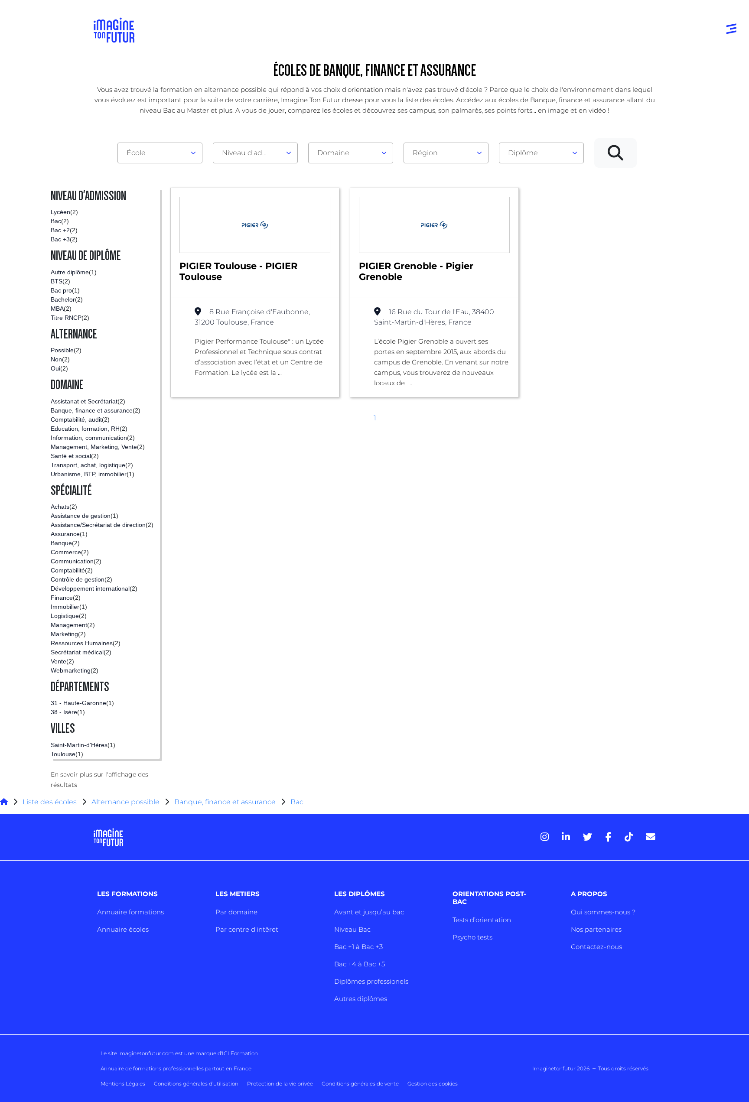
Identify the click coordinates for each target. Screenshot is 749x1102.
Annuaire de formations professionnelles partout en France (176, 1068)
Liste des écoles (50, 802)
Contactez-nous (596, 947)
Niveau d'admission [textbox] (252, 153)
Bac (296, 802)
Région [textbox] (425, 153)
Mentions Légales (123, 1083)
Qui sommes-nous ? (603, 912)
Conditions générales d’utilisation (196, 1083)
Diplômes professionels (371, 981)
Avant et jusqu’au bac (369, 912)
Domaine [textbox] (333, 153)
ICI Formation (240, 1053)
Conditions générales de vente (360, 1083)
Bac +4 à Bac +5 (359, 964)
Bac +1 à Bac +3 (358, 947)
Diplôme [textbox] (523, 153)
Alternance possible (125, 802)
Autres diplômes (360, 999)
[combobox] (159, 153)
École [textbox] (136, 153)
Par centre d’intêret (246, 929)
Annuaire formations (130, 912)
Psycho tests (472, 937)
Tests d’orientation (482, 920)
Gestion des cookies (432, 1083)
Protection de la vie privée (280, 1083)
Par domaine (236, 912)
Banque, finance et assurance (225, 802)
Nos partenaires (596, 929)
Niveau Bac (352, 929)
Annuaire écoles (123, 929)
